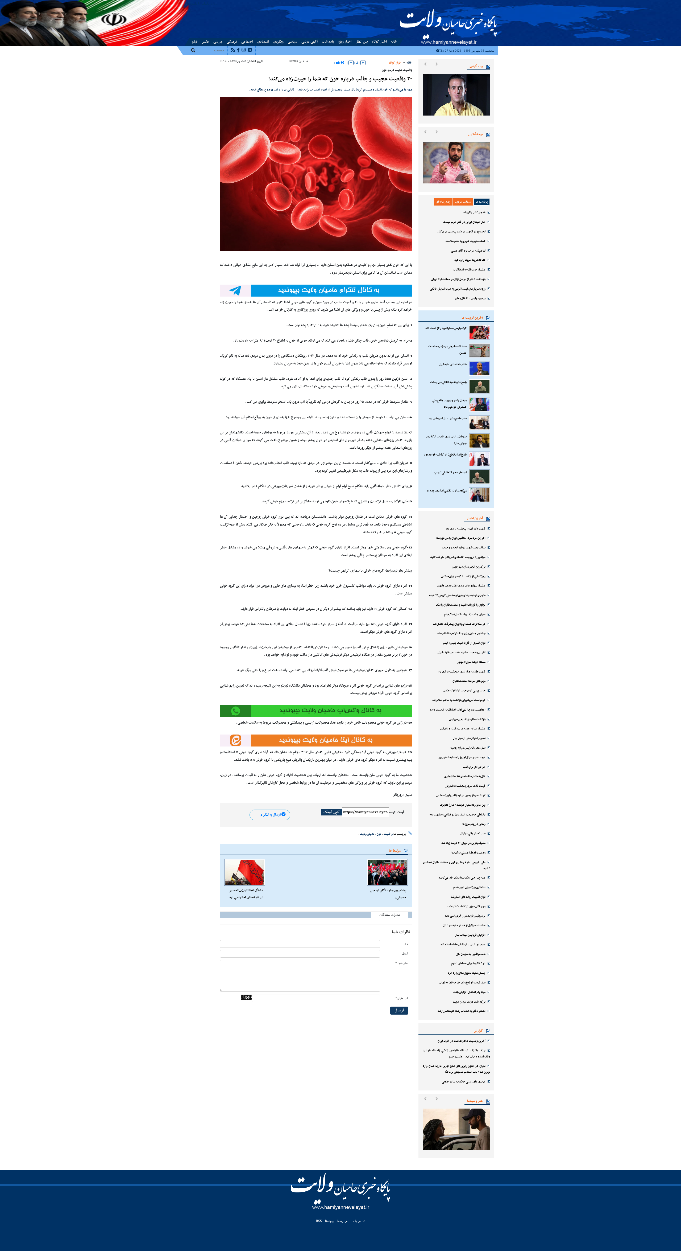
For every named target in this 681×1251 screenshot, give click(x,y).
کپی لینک (331, 812)
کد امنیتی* (402, 998)
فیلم (194, 41)
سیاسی (292, 41)
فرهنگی (232, 41)
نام (406, 943)
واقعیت (388, 834)
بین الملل (362, 41)
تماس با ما (201, 3)
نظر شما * (401, 963)
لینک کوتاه (396, 812)
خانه (394, 41)
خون (379, 834)
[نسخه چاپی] (342, 62)
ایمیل (405, 953)
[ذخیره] (337, 62)
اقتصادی (263, 41)
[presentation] (425, 64)
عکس (205, 41)
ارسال (399, 1010)
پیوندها (191, 3)
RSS (319, 1221)
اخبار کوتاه (379, 41)
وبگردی (278, 41)
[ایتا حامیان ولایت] (316, 711)
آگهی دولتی (309, 41)
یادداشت (328, 41)
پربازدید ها (482, 201)
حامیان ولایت (367, 834)
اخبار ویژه (344, 41)
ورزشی (217, 41)
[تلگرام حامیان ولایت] (316, 290)
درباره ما (212, 3)
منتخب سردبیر (462, 201)
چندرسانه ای (443, 201)
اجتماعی (247, 41)
